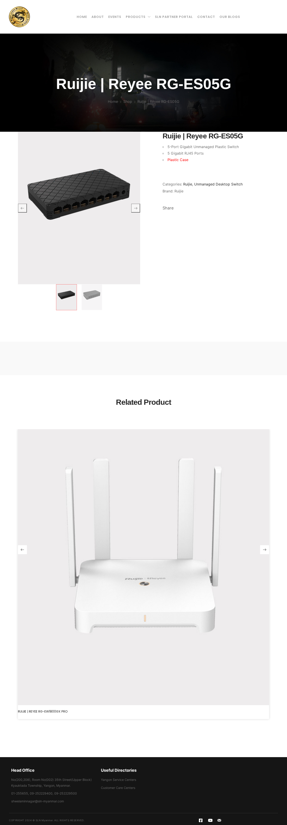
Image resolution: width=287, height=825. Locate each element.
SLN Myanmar (44, 820)
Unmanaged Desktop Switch (218, 184)
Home (113, 101)
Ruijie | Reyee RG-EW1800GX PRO (43, 711)
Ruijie (187, 184)
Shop (127, 101)
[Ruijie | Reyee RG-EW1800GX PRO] (143, 567)
